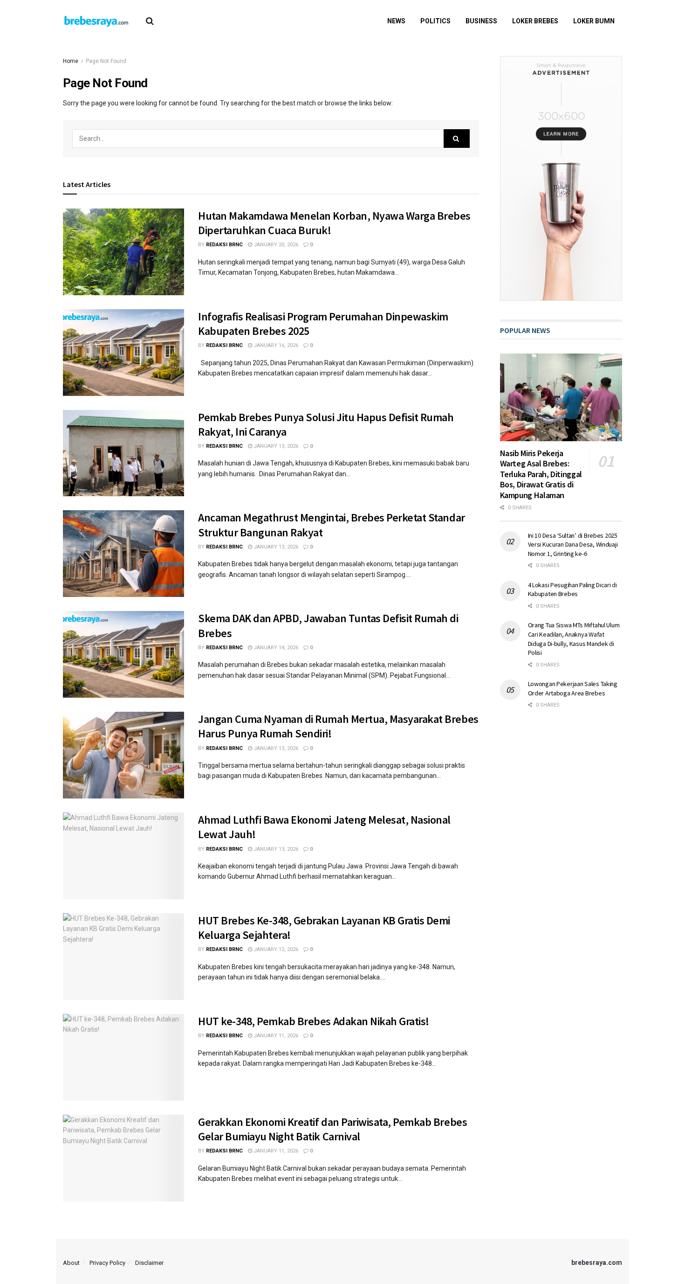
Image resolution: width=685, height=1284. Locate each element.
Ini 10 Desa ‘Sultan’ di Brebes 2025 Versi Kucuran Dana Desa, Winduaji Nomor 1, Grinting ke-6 (573, 544)
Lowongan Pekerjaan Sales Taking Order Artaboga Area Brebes (572, 688)
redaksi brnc (224, 245)
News (396, 21)
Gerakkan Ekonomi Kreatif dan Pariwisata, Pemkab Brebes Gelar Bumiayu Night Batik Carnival (332, 1129)
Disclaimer (149, 1262)
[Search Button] (457, 138)
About (71, 1262)
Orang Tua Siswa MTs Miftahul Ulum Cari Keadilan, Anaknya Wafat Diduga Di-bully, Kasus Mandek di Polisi (574, 639)
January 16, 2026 (275, 345)
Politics (435, 21)
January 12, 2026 (275, 949)
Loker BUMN (594, 21)
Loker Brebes (535, 21)
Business (481, 21)
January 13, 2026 (275, 446)
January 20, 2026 (275, 245)
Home (70, 61)
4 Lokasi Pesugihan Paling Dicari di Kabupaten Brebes (572, 589)
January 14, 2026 (275, 648)
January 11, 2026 (275, 1036)
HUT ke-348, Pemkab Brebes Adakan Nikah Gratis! (313, 1021)
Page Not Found (106, 61)
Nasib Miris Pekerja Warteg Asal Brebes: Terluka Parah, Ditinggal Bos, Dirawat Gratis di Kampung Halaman (541, 474)
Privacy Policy (107, 1262)
